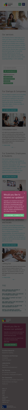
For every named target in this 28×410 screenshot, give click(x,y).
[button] (2, 407)
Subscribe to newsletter (15, 215)
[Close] (24, 193)
